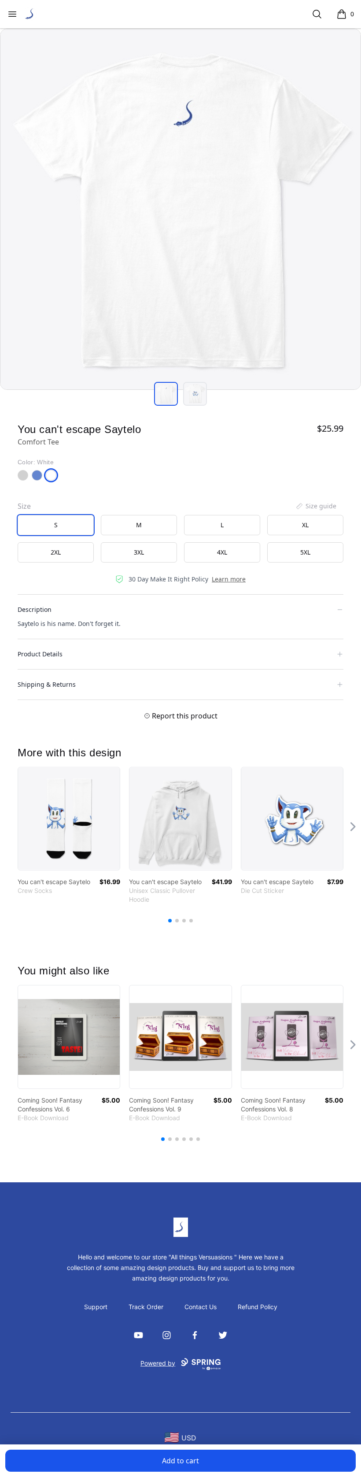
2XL (56, 552)
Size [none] (24, 506)
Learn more (229, 579)
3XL (139, 552)
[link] (69, 818)
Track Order (146, 1306)
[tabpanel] (180, 209)
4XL (222, 552)
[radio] (56, 525)
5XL (305, 552)
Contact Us (200, 1306)
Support (95, 1306)
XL (305, 525)
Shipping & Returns (47, 684)
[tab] (166, 394)
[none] (315, 506)
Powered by (157, 1363)
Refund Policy (257, 1306)
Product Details (40, 654)
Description (35, 609)
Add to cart (180, 1461)
